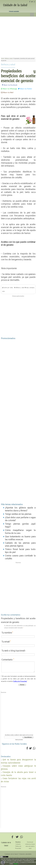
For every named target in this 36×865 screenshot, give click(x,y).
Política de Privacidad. (20, 681)
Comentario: (8, 660)
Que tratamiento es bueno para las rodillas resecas (20, 538)
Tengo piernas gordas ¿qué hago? (20, 525)
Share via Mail (8, 92)
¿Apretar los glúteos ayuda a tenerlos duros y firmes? (20, 509)
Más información (24, 863)
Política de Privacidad (18, 847)
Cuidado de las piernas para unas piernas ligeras (20, 544)
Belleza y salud (8, 64)
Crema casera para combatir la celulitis (20, 557)
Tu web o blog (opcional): (13, 651)
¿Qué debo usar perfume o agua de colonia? (20, 519)
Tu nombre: (7, 633)
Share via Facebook (10, 85)
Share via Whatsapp (9, 88)
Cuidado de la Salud (15, 5)
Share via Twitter (26, 88)
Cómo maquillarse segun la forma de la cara (20, 531)
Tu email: (6, 642)
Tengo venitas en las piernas (18, 514)
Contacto (18, 844)
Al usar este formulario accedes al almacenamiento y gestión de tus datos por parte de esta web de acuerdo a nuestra (18, 679)
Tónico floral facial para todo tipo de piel (20, 550)
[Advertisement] (18, 36)
